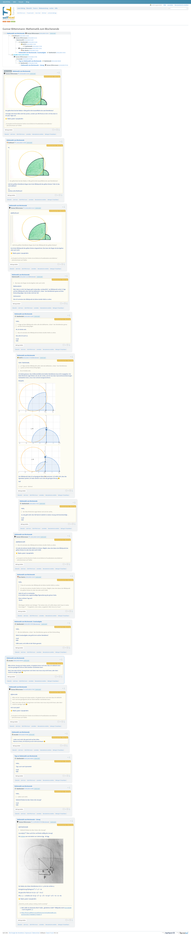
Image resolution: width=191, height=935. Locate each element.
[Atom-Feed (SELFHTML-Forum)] (4, 22)
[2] (34, 889)
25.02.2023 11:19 (24, 277)
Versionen (32, 277)
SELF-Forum (8, 71)
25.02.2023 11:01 (24, 74)
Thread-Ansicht (30, 13)
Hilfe (56, 8)
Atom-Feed (37, 13)
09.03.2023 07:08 (23, 734)
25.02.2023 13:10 (30, 577)
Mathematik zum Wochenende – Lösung (28, 819)
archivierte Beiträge (52, 13)
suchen (51, 8)
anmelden (28, 134)
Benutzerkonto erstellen (37, 134)
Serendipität (67, 908)
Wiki (14, 2)
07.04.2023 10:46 (28, 789)
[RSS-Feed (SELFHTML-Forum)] (8, 22)
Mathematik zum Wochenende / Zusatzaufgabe (28, 621)
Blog (27, 2)
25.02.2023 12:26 (28, 316)
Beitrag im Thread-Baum (50, 134)
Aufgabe (23, 836)
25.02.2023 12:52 (35, 537)
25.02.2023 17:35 (34, 503)
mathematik (32, 73)
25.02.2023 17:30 (27, 358)
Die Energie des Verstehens (16, 933)
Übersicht (29, 8)
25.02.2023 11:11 (29, 208)
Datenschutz (35, 933)
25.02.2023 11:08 (21, 142)
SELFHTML (6, 2)
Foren (34, 8)
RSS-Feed (44, 13)
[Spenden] (13, 22)
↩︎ (32, 909)
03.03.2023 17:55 (29, 689)
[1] (25, 833)
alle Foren (13, 134)
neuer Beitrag (21, 8)
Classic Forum (50, 933)
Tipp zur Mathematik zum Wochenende (26, 756)
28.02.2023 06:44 (18, 660)
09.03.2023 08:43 (28, 758)
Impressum (28, 933)
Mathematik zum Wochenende (21, 71)
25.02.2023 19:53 (28, 624)
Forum (21, 2)
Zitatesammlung (43, 8)
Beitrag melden (9, 130)
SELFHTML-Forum (21, 13)
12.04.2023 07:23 (37, 822)
